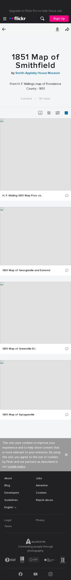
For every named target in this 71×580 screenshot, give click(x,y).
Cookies (41, 492)
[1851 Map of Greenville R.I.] (35, 313)
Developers (11, 492)
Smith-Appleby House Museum (37, 73)
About (8, 478)
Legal (7, 520)
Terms (8, 526)
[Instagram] (50, 574)
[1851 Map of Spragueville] (35, 384)
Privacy (40, 520)
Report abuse (44, 500)
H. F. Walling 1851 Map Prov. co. (22, 195)
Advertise (42, 485)
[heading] (17, 18)
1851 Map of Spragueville (18, 414)
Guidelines (11, 500)
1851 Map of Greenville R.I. (19, 348)
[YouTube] (35, 574)
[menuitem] (42, 18)
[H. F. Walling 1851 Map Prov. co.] (35, 154)
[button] (57, 29)
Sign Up (59, 19)
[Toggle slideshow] (40, 113)
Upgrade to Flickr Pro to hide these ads (35, 11)
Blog (7, 485)
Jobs (39, 478)
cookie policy (16, 466)
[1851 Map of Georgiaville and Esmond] (35, 236)
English (8, 507)
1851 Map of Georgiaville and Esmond (26, 270)
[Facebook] (20, 574)
